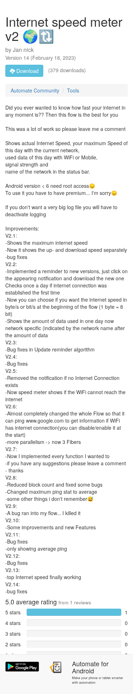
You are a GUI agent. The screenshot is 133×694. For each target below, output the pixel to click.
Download (27, 70)
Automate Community (35, 90)
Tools (73, 90)
